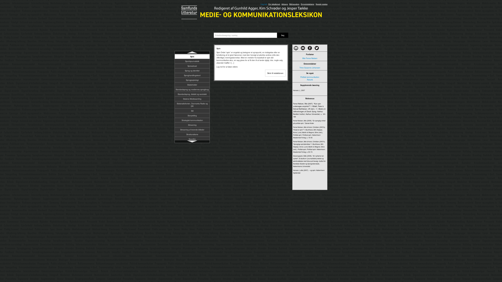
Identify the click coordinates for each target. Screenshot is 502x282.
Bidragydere (294, 4)
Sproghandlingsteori (192, 75)
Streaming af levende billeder (192, 129)
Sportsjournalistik (192, 61)
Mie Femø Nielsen (309, 58)
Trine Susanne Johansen (310, 67)
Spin (192, 56)
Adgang (284, 4)
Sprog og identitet (192, 70)
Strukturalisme (192, 134)
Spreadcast (192, 66)
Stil (192, 111)
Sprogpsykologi (192, 80)
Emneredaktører (307, 4)
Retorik (310, 79)
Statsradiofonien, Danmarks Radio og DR (192, 104)
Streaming (192, 125)
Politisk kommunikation (309, 77)
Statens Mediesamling (192, 99)
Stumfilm (192, 139)
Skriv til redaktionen (275, 73)
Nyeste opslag (321, 4)
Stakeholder (192, 84)
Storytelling (192, 115)
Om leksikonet (274, 4)
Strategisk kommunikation (192, 120)
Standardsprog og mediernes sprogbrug (192, 89)
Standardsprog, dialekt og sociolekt (192, 94)
